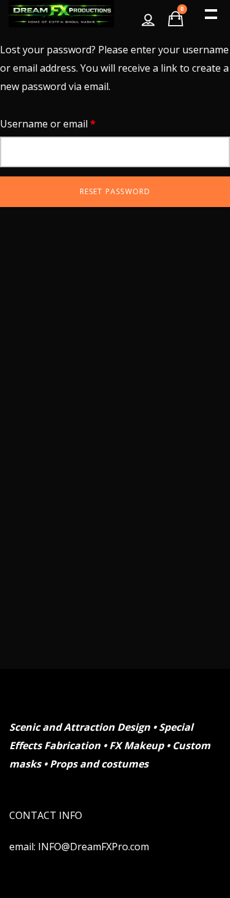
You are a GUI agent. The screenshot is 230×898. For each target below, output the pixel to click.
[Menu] (209, 13)
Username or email (68, 123)
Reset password (115, 191)
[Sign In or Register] (148, 14)
